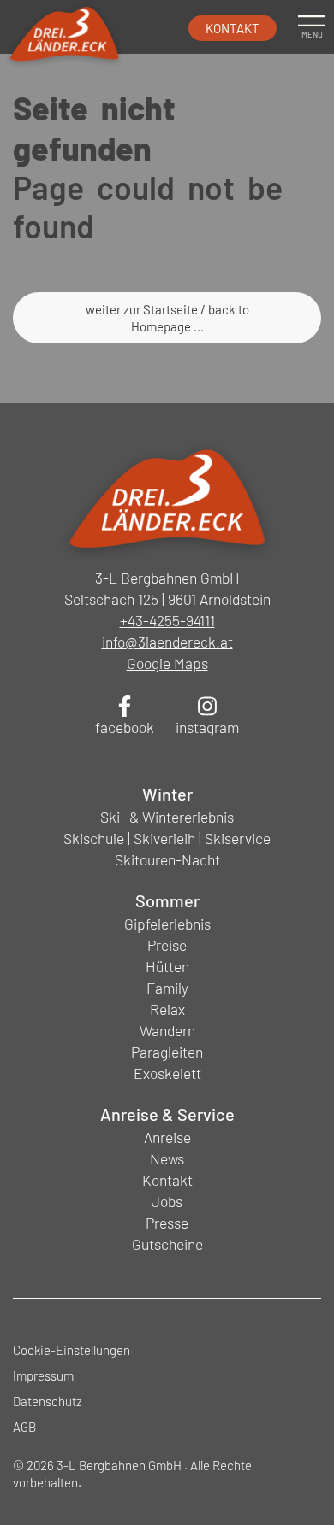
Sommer (167, 900)
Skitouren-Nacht (167, 859)
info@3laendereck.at (167, 641)
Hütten (167, 966)
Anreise (167, 1137)
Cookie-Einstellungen (71, 1350)
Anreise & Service (167, 1114)
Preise (167, 945)
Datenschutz (47, 1401)
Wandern (167, 1030)
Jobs (167, 1201)
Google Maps (167, 663)
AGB (24, 1426)
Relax (167, 1009)
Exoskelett (167, 1073)
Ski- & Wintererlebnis (167, 816)
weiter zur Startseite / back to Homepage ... (167, 318)
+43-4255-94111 (167, 620)
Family (167, 987)
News (167, 1158)
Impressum (43, 1375)
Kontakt (232, 28)
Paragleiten (167, 1051)
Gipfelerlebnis (167, 923)
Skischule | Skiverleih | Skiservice (167, 838)
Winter (167, 793)
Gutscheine (167, 1244)
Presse (167, 1222)
